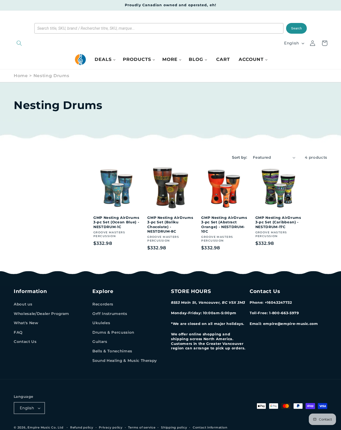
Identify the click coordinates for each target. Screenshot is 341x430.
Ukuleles (101, 322)
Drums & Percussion (113, 332)
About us (23, 304)
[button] (45, 43)
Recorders (102, 304)
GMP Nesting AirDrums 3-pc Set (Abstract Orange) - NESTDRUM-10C (224, 224)
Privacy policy (111, 427)
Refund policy (81, 427)
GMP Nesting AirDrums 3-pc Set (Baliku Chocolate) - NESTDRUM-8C (170, 224)
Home (21, 75)
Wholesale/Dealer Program (41, 313)
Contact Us (25, 341)
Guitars (99, 341)
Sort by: (239, 157)
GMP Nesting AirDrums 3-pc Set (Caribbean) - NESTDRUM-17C (278, 222)
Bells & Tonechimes (112, 351)
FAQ (18, 332)
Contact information (210, 427)
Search (296, 28)
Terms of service (141, 427)
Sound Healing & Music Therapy (124, 360)
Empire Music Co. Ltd (45, 427)
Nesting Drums (51, 75)
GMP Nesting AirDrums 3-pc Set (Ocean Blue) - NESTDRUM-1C (116, 222)
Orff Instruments (109, 313)
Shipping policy (174, 427)
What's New (26, 322)
